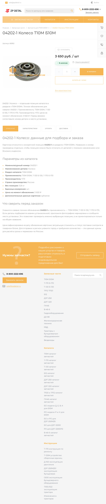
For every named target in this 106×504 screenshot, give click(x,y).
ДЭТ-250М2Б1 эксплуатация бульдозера (50, 471)
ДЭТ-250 (48, 298)
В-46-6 (47, 309)
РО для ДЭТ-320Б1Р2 (53, 429)
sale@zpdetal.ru (15, 3)
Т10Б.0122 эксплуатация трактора (50, 489)
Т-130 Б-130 (49, 287)
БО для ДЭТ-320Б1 (52, 425)
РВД (46, 327)
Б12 (45, 294)
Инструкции (50, 443)
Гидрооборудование (54, 313)
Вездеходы (49, 340)
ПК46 (46, 305)
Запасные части (52, 273)
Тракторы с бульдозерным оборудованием (51, 334)
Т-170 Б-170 (49, 283)
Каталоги (49, 348)
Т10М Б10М (49, 279)
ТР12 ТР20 (48, 290)
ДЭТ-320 (48, 302)
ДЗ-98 (47, 317)
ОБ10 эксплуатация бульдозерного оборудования (53, 480)
